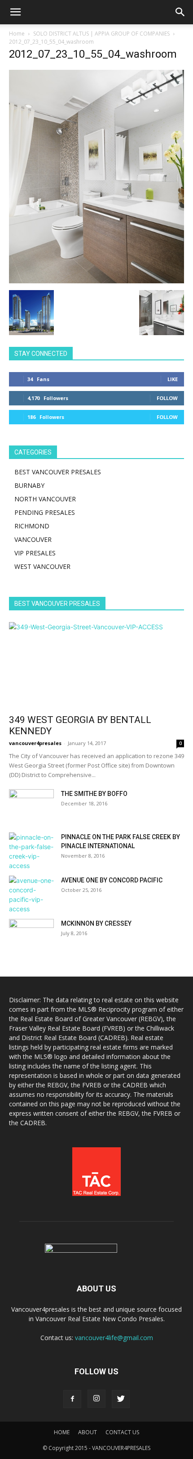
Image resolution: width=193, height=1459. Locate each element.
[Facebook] (72, 1399)
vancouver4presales (35, 743)
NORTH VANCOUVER (45, 499)
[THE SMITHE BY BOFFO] (31, 805)
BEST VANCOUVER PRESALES (57, 472)
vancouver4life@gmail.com (114, 1337)
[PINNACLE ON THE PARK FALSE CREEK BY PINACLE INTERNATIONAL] (31, 851)
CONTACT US (122, 1432)
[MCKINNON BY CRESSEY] (31, 934)
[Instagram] (96, 1399)
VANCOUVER (33, 539)
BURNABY (29, 485)
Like (172, 379)
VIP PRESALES (35, 553)
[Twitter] (121, 1399)
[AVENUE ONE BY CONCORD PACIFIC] (31, 895)
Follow (167, 398)
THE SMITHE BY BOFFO (94, 793)
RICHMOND (31, 526)
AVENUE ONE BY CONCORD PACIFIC (111, 880)
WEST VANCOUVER (42, 566)
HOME (62, 1432)
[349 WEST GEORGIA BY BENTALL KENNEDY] (96, 665)
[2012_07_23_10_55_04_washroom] (96, 281)
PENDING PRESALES (44, 512)
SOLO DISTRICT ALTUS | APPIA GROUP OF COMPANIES (101, 33)
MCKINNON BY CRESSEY (96, 923)
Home (17, 33)
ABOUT (87, 1432)
